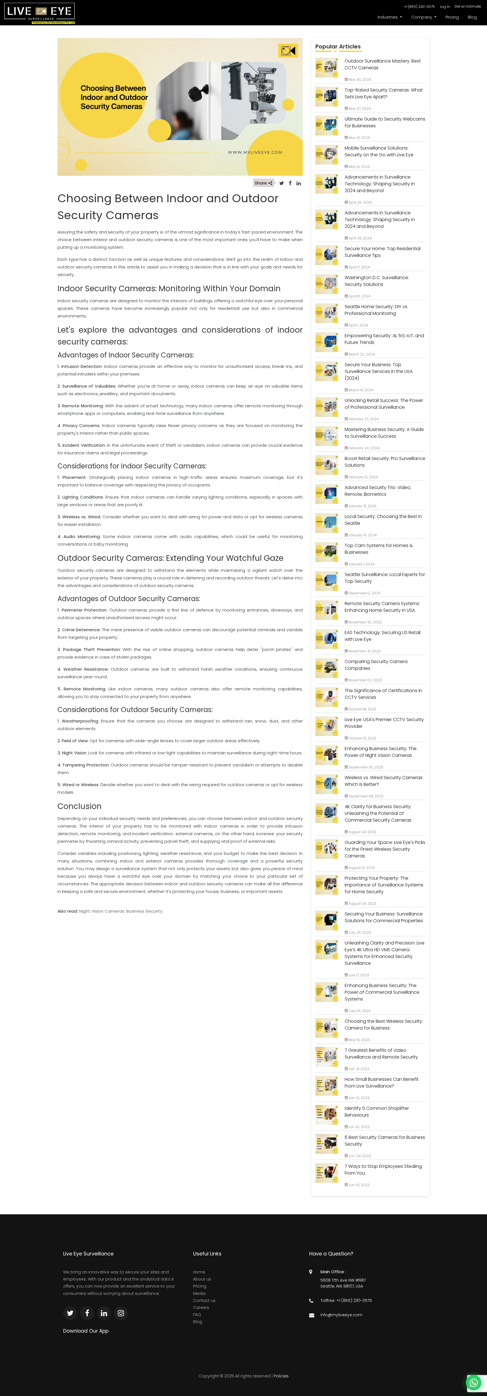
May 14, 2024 (359, 166)
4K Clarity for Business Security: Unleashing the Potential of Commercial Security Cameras (378, 813)
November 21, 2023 (364, 651)
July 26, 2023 (359, 932)
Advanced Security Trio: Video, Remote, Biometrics (378, 490)
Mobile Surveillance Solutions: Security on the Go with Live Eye (379, 151)
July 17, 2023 (358, 975)
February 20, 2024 (363, 448)
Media (199, 1293)
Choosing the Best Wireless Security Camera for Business (383, 1024)
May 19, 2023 (359, 1039)
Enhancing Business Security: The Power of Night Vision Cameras (381, 752)
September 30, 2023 (365, 767)
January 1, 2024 (361, 564)
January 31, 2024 (362, 506)
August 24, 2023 (362, 832)
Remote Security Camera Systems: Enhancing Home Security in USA (382, 606)
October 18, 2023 (362, 709)
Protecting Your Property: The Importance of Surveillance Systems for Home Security (384, 885)
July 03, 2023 (359, 1010)
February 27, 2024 (363, 419)
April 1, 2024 (358, 325)
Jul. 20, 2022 (359, 1126)
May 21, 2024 (359, 137)
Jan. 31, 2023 (358, 1068)
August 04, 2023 (362, 903)
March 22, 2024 (361, 354)
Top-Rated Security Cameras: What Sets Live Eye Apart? (384, 93)
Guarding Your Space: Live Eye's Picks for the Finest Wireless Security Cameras (385, 849)
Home (199, 1272)
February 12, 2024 (363, 477)
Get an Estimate (468, 6)
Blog (472, 17)
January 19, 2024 (362, 535)
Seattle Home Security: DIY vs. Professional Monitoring (376, 310)
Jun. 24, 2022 (359, 1155)
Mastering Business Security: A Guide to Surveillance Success (384, 432)
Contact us (204, 1300)
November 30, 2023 (365, 622)
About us (202, 1279)
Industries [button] (388, 17)
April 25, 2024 (360, 202)
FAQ (197, 1314)
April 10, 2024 (359, 296)
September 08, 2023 (365, 796)
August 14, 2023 (361, 867)
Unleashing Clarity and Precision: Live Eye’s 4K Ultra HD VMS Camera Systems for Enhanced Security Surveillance (384, 953)
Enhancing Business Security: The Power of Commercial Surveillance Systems (382, 992)
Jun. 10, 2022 (359, 1184)
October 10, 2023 (362, 738)
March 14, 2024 (360, 390)
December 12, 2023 (364, 593)
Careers (201, 1307)
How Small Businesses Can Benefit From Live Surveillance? (382, 1082)
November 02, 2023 (365, 680)
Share (261, 183)
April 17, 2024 (359, 267)
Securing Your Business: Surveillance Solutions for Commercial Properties (384, 917)
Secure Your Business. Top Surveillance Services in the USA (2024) (379, 371)
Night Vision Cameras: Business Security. (121, 911)
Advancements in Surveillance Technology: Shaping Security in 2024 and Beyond (380, 184)
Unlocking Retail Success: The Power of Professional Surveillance (384, 403)
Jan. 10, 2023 (358, 1097)
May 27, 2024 (359, 108)
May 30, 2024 (359, 79)
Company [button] (422, 17)
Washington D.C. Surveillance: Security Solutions (377, 281)
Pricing (452, 17)
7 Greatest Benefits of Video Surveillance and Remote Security (381, 1053)
